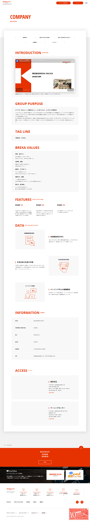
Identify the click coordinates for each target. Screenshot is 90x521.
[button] (86, 3)
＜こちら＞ (50, 94)
